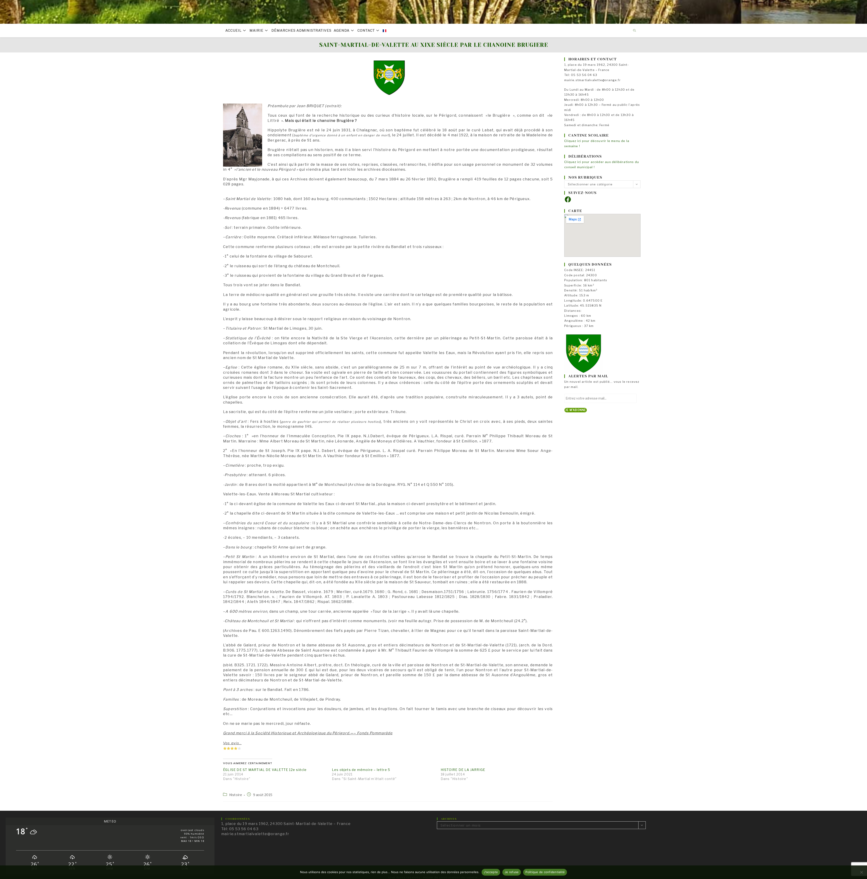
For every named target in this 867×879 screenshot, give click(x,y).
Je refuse (512, 872)
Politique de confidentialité (545, 872)
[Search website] (635, 30)
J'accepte (491, 872)
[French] (384, 30)
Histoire (235, 795)
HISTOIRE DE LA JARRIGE (463, 770)
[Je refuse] (861, 872)
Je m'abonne (575, 410)
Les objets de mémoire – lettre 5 (361, 770)
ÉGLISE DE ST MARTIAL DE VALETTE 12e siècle (265, 770)
